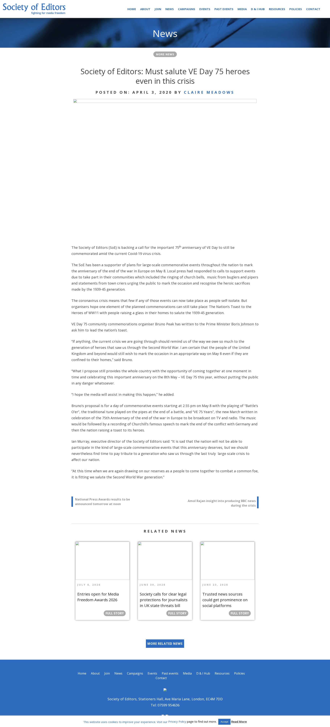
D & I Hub (258, 9)
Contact (313, 9)
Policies (295, 9)
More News (165, 54)
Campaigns (186, 9)
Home (131, 9)
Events (204, 9)
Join (157, 9)
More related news (165, 644)
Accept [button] (224, 721)
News (169, 9)
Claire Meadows (209, 92)
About (145, 9)
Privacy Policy (177, 721)
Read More (239, 721)
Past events (223, 9)
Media (242, 9)
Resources (277, 9)
